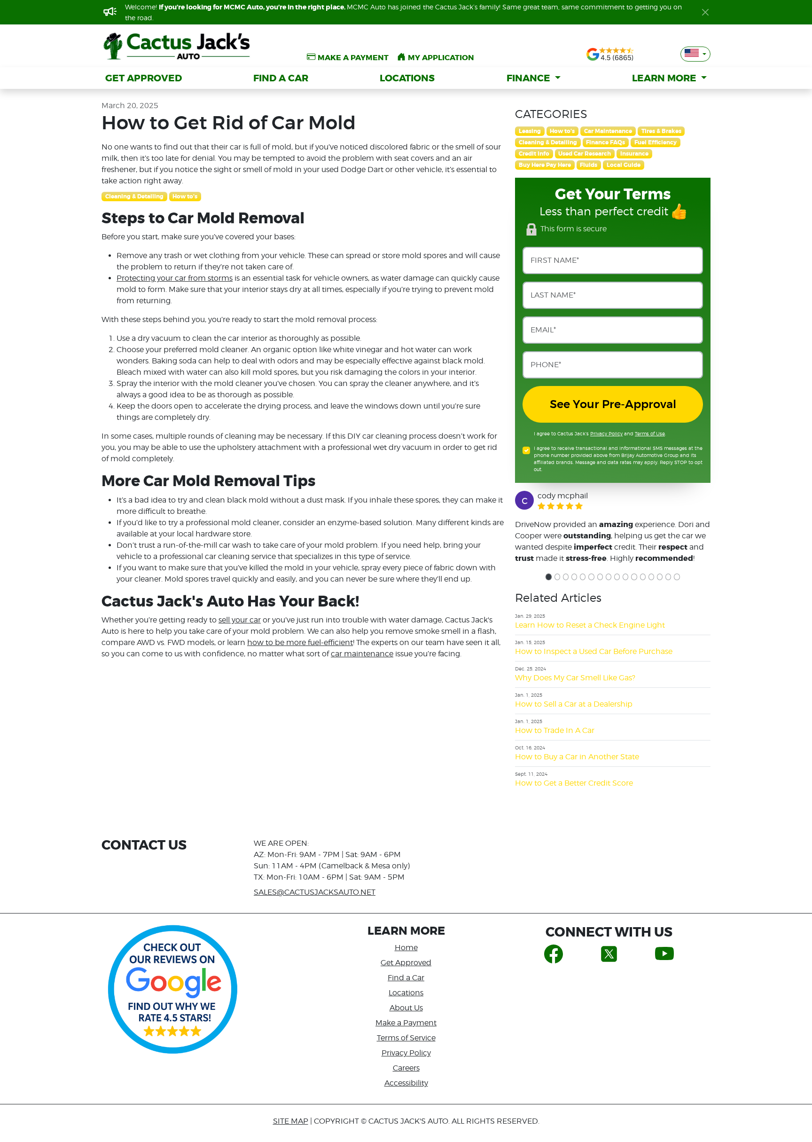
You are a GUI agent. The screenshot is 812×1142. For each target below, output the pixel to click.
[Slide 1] (548, 577)
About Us (406, 1007)
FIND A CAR (280, 78)
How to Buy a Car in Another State (577, 756)
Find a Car (406, 977)
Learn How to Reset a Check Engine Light (590, 625)
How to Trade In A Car (554, 730)
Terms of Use (650, 433)
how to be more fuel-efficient (300, 642)
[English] (695, 54)
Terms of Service (406, 1037)
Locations (406, 992)
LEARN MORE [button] (665, 78)
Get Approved (406, 962)
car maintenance (362, 653)
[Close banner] (705, 12)
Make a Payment (406, 1022)
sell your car (240, 619)
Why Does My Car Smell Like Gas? (575, 677)
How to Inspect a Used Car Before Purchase (593, 651)
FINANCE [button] (530, 78)
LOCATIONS (407, 78)
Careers (406, 1067)
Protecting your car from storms (175, 278)
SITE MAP (290, 1121)
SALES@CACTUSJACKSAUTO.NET (314, 892)
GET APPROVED (143, 78)
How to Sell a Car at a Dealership (573, 704)
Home (406, 947)
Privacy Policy (606, 433)
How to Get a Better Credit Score (574, 783)
